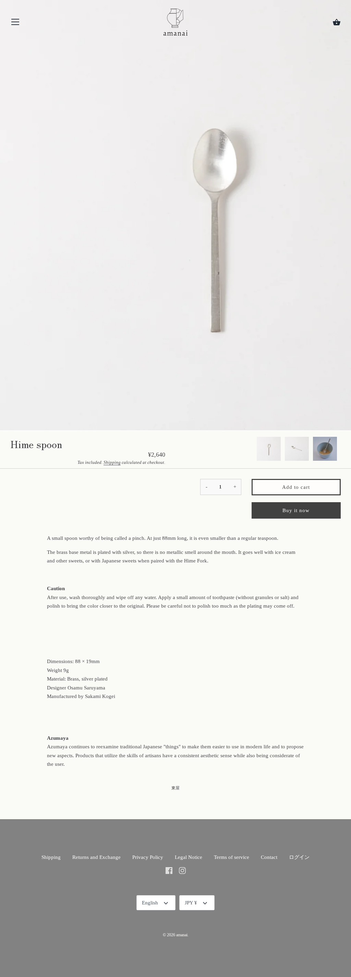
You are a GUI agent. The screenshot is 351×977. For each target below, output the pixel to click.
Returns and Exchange (96, 857)
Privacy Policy (147, 857)
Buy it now (296, 510)
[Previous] (256, 449)
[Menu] (15, 23)
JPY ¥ (191, 902)
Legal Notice (188, 857)
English (150, 902)
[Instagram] (182, 870)
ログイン (299, 857)
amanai (181, 934)
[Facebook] (169, 870)
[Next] (340, 449)
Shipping (112, 462)
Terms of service (231, 857)
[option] (268, 449)
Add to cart (296, 487)
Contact (269, 857)
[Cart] (336, 22)
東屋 (175, 788)
